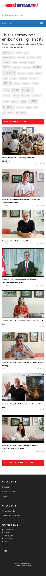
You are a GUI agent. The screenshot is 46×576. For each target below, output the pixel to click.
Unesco (19, 108)
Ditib (15, 62)
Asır (26, 53)
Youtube (8, 538)
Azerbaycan (9, 57)
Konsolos (23, 78)
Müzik (6, 90)
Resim (16, 95)
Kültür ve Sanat (9, 491)
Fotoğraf (27, 67)
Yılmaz (11, 113)
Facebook (8, 530)
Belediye (30, 58)
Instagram (8, 535)
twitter (7, 533)
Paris (15, 90)
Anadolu (8, 52)
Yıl (4, 112)
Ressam (25, 96)
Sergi (15, 101)
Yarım (28, 107)
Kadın (38, 74)
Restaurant (36, 96)
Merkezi (26, 84)
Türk (24, 101)
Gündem (6, 487)
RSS (6, 541)
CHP (39, 57)
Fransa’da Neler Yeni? (12, 515)
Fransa (37, 67)
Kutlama (34, 78)
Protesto (7, 96)
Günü (30, 73)
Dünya (31, 62)
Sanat (6, 101)
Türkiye (8, 107)
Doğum (23, 62)
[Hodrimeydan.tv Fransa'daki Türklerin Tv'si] (20, 5)
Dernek (6, 62)
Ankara (19, 53)
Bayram (21, 58)
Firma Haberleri (9, 511)
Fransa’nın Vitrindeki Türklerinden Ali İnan (16, 241)
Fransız (22, 73)
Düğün (7, 67)
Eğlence (16, 67)
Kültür (7, 83)
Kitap (5, 78)
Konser (13, 78)
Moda (35, 84)
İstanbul (21, 112)
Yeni (36, 108)
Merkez (17, 84)
